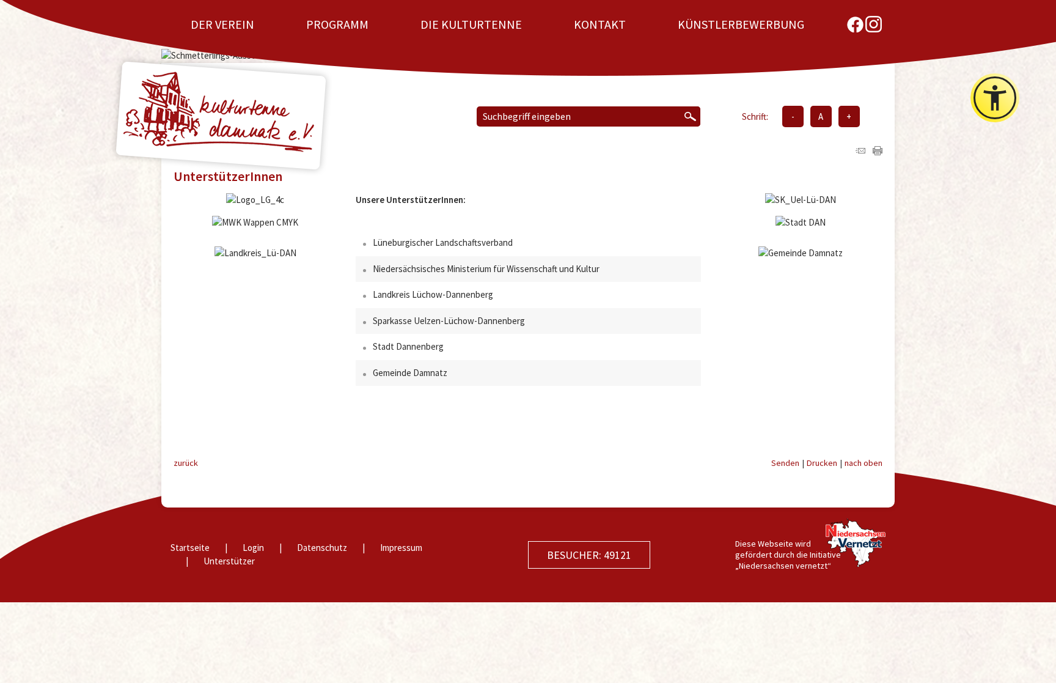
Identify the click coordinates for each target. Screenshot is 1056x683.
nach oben (863, 462)
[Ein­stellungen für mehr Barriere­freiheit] (994, 97)
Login (253, 547)
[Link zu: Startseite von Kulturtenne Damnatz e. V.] (220, 116)
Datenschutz (322, 547)
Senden (785, 462)
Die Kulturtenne (471, 24)
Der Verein (222, 24)
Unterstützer (229, 561)
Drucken (822, 462)
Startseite (190, 547)
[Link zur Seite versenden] (860, 152)
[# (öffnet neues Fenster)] (855, 24)
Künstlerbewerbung (741, 24)
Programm (337, 24)
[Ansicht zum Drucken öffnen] (877, 152)
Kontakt (600, 24)
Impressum (401, 547)
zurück (186, 462)
